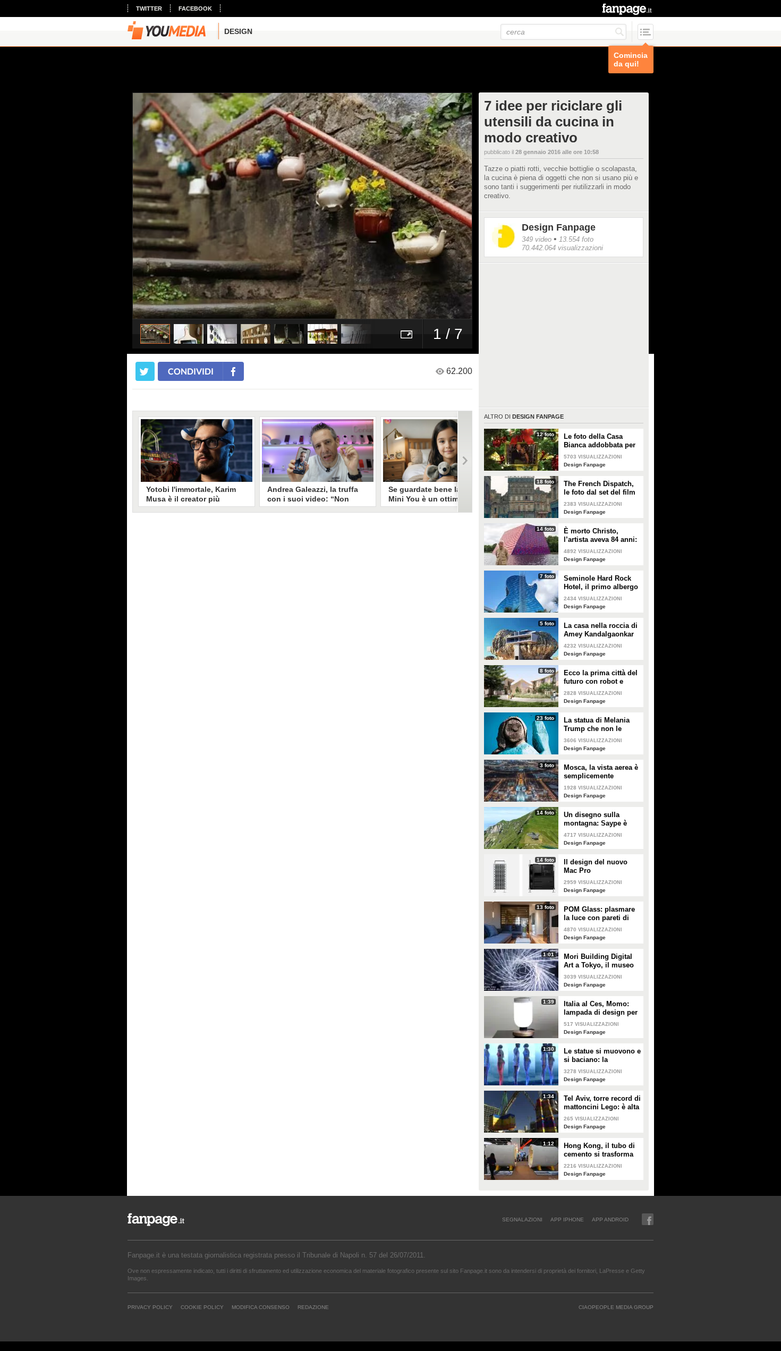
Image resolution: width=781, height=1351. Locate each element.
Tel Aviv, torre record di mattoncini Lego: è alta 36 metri (602, 1102)
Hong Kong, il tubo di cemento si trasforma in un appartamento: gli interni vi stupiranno (602, 1150)
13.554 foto (576, 239)
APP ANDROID (610, 1219)
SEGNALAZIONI (522, 1219)
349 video (536, 239)
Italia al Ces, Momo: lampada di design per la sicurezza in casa (601, 1008)
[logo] (627, 9)
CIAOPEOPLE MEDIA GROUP (616, 1307)
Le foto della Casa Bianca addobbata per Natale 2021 (599, 440)
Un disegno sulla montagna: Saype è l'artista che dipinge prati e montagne (596, 819)
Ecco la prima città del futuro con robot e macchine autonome (601, 677)
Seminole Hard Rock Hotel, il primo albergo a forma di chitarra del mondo (601, 582)
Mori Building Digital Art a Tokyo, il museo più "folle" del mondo (599, 961)
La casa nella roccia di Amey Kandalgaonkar (601, 630)
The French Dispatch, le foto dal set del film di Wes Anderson (599, 488)
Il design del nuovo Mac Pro (595, 866)
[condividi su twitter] (145, 371)
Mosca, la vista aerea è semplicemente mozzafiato (601, 771)
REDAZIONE (313, 1307)
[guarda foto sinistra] (166, 205)
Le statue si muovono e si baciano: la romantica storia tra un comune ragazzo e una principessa (602, 1055)
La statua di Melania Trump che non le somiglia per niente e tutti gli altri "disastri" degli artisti (599, 724)
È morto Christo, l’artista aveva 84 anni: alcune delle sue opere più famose (601, 535)
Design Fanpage (559, 227)
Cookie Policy (202, 1307)
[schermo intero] (406, 334)
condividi (191, 371)
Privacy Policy (150, 1307)
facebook (195, 8)
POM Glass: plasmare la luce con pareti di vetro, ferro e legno (599, 913)
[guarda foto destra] (336, 205)
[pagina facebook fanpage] (647, 1219)
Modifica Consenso (261, 1307)
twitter (149, 8)
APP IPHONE (567, 1219)
